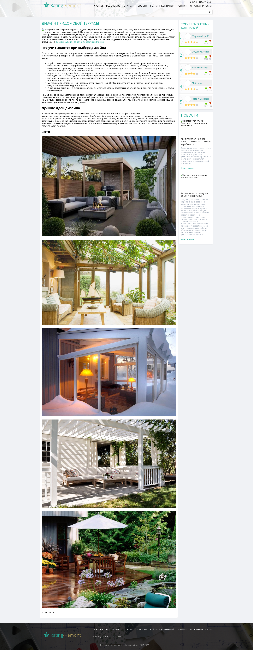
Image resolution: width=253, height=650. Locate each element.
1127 (206, 59)
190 (210, 106)
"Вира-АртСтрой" (200, 36)
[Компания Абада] (188, 67)
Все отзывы (113, 5)
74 (210, 43)
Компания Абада (200, 67)
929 (205, 106)
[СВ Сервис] (188, 83)
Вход (194, 2)
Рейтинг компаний (162, 5)
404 (210, 74)
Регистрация (205, 2)
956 (205, 90)
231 (210, 59)
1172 (206, 74)
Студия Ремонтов (201, 51)
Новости (141, 5)
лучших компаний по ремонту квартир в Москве (80, 41)
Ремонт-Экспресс (200, 98)
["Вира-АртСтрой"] (188, 36)
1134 (206, 43)
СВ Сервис (197, 83)
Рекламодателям (100, 636)
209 (210, 90)
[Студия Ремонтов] (188, 52)
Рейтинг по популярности (194, 5)
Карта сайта (116, 636)
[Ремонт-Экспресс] (188, 99)
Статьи (128, 5)
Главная (98, 5)
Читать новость (187, 168)
